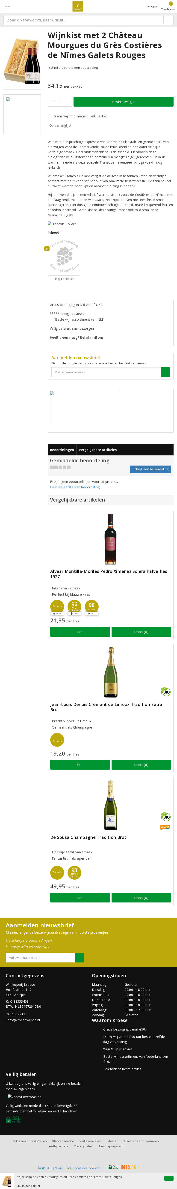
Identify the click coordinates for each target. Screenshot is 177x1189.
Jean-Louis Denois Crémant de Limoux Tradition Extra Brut (106, 707)
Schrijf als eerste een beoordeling (73, 68)
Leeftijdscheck (58, 1146)
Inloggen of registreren (30, 1141)
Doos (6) (141, 631)
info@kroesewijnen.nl (23, 1020)
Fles (80, 631)
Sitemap (112, 1141)
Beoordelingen (62, 450)
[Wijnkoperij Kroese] (78, 6)
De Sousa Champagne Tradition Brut (88, 837)
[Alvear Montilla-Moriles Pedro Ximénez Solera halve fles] (110, 539)
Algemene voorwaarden (141, 1141)
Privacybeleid (84, 1146)
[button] (57, 607)
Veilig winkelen (90, 1141)
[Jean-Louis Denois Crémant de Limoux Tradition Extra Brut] (110, 672)
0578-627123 (17, 1014)
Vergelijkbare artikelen (98, 450)
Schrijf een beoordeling (150, 469)
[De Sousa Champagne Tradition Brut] (110, 805)
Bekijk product (64, 279)
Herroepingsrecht (112, 1146)
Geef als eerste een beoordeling (75, 487)
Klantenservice (63, 1141)
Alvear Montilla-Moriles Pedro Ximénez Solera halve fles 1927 (108, 574)
